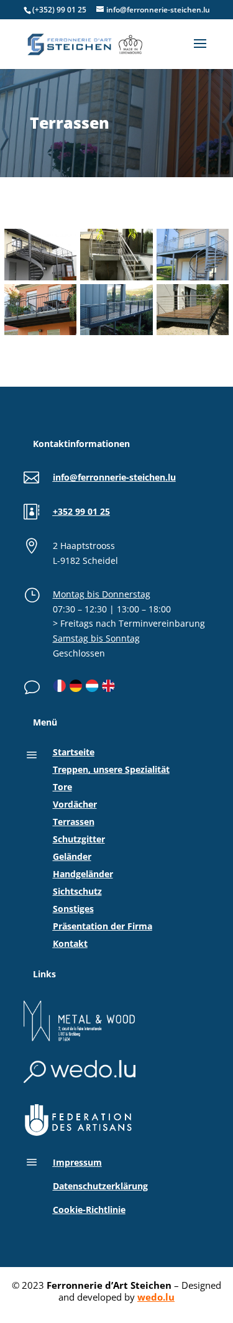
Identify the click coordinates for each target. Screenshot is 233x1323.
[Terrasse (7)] (40, 280)
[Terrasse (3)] (116, 335)
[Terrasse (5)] (193, 280)
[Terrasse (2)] (193, 335)
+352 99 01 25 (81, 511)
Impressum (77, 1162)
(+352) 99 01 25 (59, 9)
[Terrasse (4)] (40, 335)
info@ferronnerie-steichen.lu (114, 477)
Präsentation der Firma (102, 926)
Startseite (73, 752)
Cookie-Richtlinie (89, 1209)
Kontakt (70, 943)
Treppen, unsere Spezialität (111, 769)
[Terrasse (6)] (116, 280)
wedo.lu (156, 1297)
